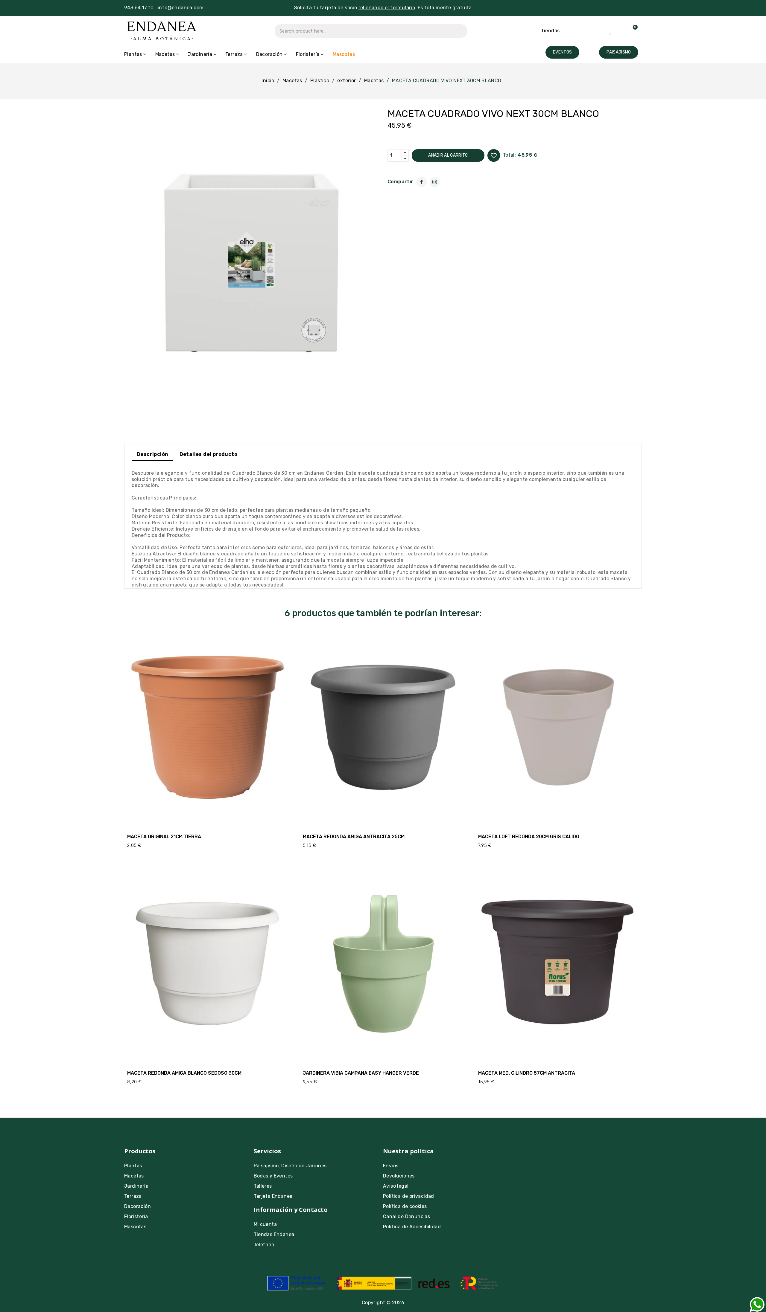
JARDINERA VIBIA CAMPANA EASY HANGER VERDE (361, 1073)
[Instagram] (435, 182)
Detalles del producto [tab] (208, 454)
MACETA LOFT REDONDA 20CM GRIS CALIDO (528, 836)
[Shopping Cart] (631, 31)
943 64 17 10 (139, 7)
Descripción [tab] (152, 454)
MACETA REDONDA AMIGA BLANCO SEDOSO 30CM (184, 1073)
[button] (562, 52)
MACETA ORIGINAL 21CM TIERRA (164, 836)
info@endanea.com (180, 7)
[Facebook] (422, 182)
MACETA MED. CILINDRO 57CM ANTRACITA (526, 1073)
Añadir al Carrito (448, 155)
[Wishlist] (611, 30)
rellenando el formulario (386, 7)
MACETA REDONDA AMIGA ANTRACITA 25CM (354, 836)
